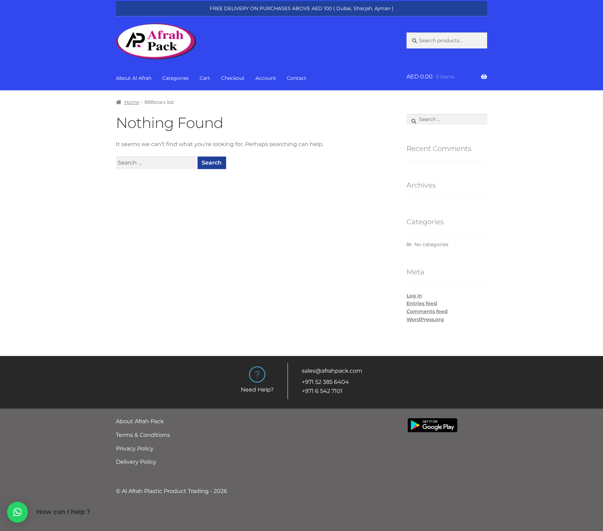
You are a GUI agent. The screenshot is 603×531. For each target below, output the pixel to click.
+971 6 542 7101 (322, 391)
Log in (414, 296)
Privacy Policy (135, 448)
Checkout (233, 78)
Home (131, 102)
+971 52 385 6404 (325, 382)
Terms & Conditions (143, 435)
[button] (17, 512)
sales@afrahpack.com (332, 370)
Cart (205, 78)
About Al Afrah (133, 78)
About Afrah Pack (140, 421)
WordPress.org (425, 319)
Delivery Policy (136, 461)
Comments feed (427, 311)
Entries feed (422, 303)
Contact (296, 78)
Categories (175, 78)
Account (265, 78)
